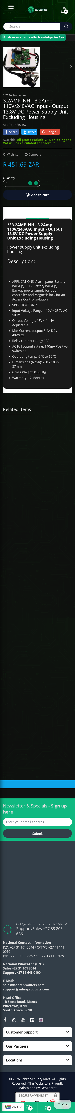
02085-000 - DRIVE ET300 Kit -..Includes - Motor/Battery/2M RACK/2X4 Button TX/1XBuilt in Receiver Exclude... (37, 602)
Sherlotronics (14, 687)
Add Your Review (14, 125)
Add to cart (40, 195)
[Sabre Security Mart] (37, 883)
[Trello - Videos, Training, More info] (32, 1020)
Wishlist (12, 154)
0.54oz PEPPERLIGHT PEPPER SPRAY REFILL (30, 431)
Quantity (9, 178)
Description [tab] (37, 213)
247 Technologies (14, 95)
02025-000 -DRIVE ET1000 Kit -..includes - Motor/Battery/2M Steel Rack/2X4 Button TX (37, 517)
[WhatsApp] (14, 1020)
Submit (37, 833)
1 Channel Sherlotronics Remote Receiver (29, 692)
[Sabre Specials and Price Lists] (41, 1020)
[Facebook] (5, 1019)
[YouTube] (23, 1019)
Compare (35, 154)
